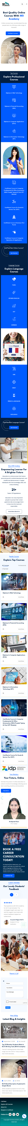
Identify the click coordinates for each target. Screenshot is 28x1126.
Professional (22, 565)
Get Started (14, 253)
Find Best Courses (13, 33)
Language (5, 569)
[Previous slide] (16, 894)
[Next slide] (11, 894)
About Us (3, 1107)
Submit (8, 1007)
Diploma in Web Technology (12, 593)
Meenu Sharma (14, 821)
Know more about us (14, 511)
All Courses (5, 565)
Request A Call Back (7, 1110)
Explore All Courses (7, 1104)
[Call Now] (24, 1116)
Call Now (3, 1101)
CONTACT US (8, 875)
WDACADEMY (15, 1120)
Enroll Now (21, 597)
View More (6, 790)
